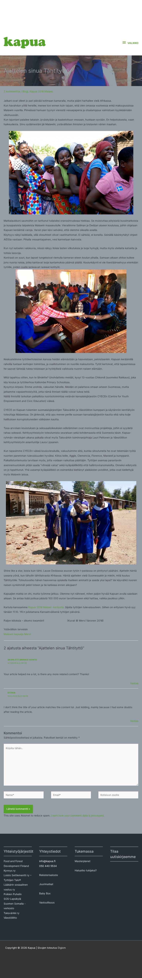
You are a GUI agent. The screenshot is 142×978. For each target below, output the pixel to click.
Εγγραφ (11, 692)
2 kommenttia (12, 91)
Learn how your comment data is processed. (77, 815)
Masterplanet (82, 861)
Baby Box (44, 893)
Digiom (62, 947)
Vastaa (134, 683)
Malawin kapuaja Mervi (17, 634)
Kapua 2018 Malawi (41, 91)
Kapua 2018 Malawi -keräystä (46, 607)
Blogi (25, 91)
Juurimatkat (46, 884)
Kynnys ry (10, 870)
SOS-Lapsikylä (12, 898)
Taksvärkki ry (11, 913)
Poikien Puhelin (13, 894)
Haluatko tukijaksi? (86, 870)
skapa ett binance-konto (22, 659)
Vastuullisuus (47, 902)
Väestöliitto (10, 917)
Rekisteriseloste (48, 875)
